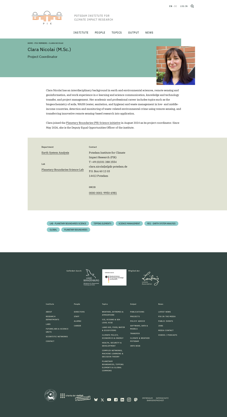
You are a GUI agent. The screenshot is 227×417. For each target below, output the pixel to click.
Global (53, 229)
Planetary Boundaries (75, 229)
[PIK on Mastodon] (135, 399)
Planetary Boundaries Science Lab (63, 169)
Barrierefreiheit (155, 400)
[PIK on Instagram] (129, 399)
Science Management (129, 223)
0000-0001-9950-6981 (103, 193)
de (175, 6)
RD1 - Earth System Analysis (161, 223)
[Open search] (192, 6)
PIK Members (41, 43)
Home (30, 43)
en (170, 6)
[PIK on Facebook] (116, 399)
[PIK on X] (103, 399)
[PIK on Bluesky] (96, 399)
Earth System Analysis (55, 152)
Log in (184, 6)
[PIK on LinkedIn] (123, 399)
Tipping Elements (102, 223)
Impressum (147, 398)
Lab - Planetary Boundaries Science (68, 223)
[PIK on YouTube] (109, 399)
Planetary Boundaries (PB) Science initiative (93, 123)
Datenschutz (162, 398)
